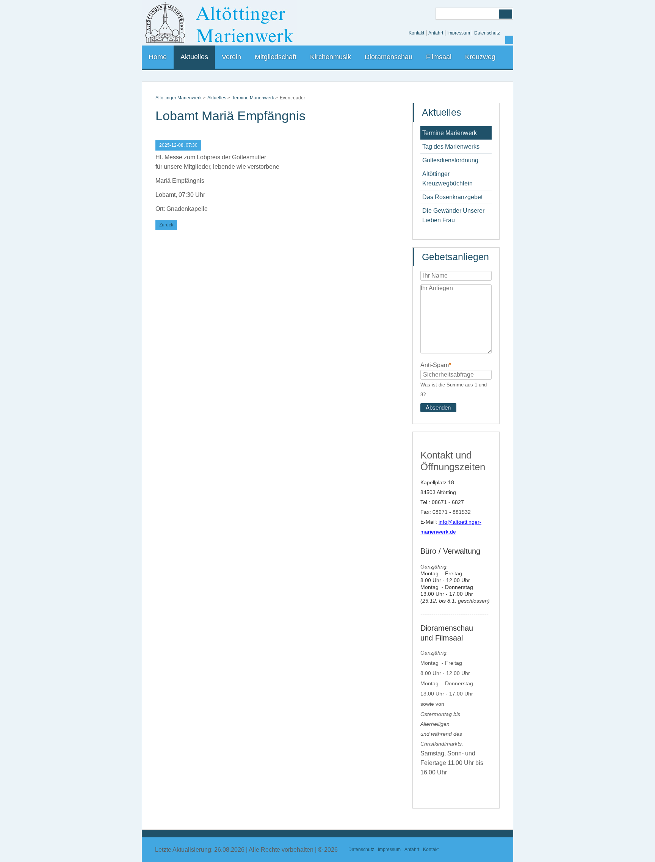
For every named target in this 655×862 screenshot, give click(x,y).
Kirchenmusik (330, 57)
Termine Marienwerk (253, 97)
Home (158, 57)
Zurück (166, 225)
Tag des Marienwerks (450, 146)
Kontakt (416, 33)
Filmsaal (438, 57)
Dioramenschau (388, 57)
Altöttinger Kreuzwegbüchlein (447, 179)
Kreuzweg (480, 57)
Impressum (458, 33)
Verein (231, 57)
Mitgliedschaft (275, 57)
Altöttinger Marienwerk (178, 97)
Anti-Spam (435, 364)
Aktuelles (194, 57)
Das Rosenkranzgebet (452, 197)
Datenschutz (487, 33)
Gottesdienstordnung (450, 160)
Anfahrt (435, 33)
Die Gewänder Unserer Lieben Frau (453, 215)
